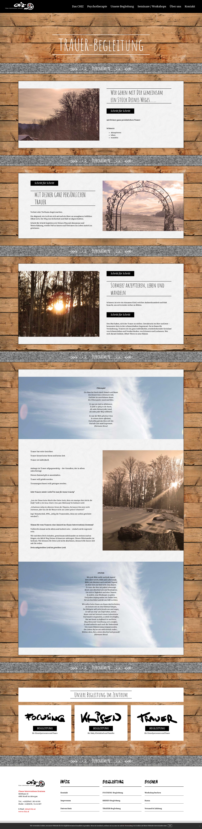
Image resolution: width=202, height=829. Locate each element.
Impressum (65, 801)
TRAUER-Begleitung (112, 808)
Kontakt (190, 6)
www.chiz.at (23, 811)
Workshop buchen (153, 793)
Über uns (175, 6)
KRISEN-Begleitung (111, 801)
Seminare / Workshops (152, 6)
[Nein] (199, 826)
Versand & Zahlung (153, 808)
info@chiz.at (30, 809)
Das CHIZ (78, 6)
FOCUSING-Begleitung (113, 793)
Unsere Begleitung (122, 6)
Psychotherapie (97, 6)
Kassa (147, 801)
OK (170, 825)
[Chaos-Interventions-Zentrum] (31, 783)
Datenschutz (66, 808)
